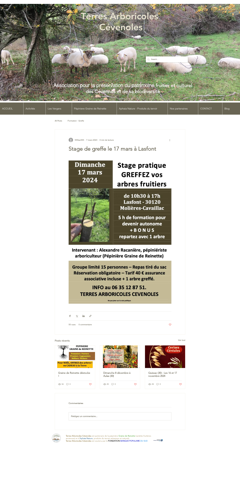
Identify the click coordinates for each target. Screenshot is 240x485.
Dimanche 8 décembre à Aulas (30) (116, 374)
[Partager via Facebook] (70, 316)
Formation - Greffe (76, 121)
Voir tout (181, 340)
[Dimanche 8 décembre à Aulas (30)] (120, 356)
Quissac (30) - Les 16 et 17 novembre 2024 (162, 374)
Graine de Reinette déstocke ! (74, 374)
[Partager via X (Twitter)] (76, 316)
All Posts (58, 121)
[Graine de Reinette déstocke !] (75, 356)
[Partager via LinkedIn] (83, 316)
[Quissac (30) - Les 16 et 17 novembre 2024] (165, 356)
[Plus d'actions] (169, 140)
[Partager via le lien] (90, 316)
